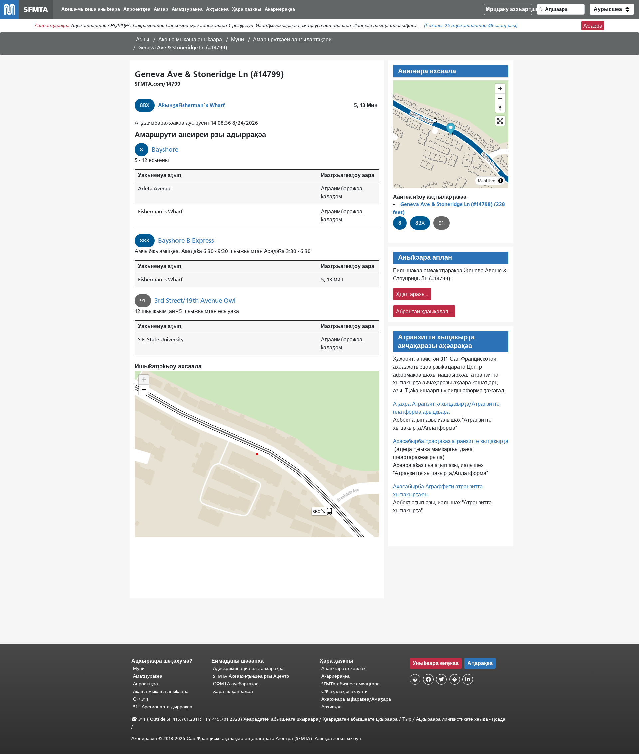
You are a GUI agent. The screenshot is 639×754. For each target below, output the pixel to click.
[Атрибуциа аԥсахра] (501, 181)
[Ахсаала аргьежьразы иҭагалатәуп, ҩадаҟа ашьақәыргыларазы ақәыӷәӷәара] (500, 108)
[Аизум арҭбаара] (500, 88)
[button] (612, 9)
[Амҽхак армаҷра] (500, 98)
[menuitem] (91, 9)
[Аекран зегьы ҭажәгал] (500, 121)
